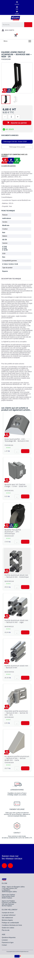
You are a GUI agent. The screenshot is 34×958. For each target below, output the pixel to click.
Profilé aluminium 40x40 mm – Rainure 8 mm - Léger (16, 621)
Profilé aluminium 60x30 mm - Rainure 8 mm (16, 667)
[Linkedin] (4, 865)
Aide (17, 9)
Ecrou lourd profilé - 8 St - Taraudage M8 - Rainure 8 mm (17, 440)
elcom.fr (17, 4)
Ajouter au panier (17, 123)
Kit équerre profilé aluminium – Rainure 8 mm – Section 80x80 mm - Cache (17, 758)
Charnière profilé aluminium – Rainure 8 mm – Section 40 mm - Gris (16, 713)
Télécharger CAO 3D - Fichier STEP (15, 141)
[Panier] (15, 35)
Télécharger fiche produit (17, 147)
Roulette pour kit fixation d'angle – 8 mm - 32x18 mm (16, 485)
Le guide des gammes (8, 166)
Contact (17, 13)
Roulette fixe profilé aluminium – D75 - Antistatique (13, 532)
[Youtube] (10, 865)
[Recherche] (28, 24)
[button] (25, 451)
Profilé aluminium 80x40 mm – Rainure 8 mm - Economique (17, 576)
